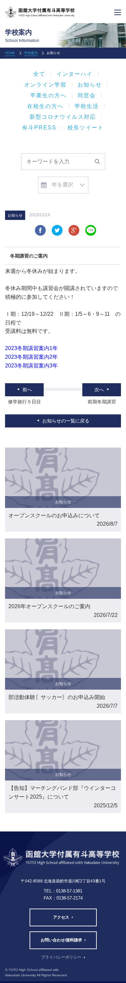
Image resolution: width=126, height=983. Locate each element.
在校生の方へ (45, 106)
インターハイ (74, 74)
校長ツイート (86, 127)
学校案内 (31, 53)
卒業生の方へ (48, 95)
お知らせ (90, 85)
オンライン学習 (45, 85)
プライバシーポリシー (61, 957)
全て (39, 74)
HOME (10, 53)
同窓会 (87, 95)
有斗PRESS (39, 127)
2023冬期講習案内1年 (31, 348)
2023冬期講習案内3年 (31, 365)
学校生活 (87, 106)
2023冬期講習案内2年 (31, 357)
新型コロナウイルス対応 (63, 117)
